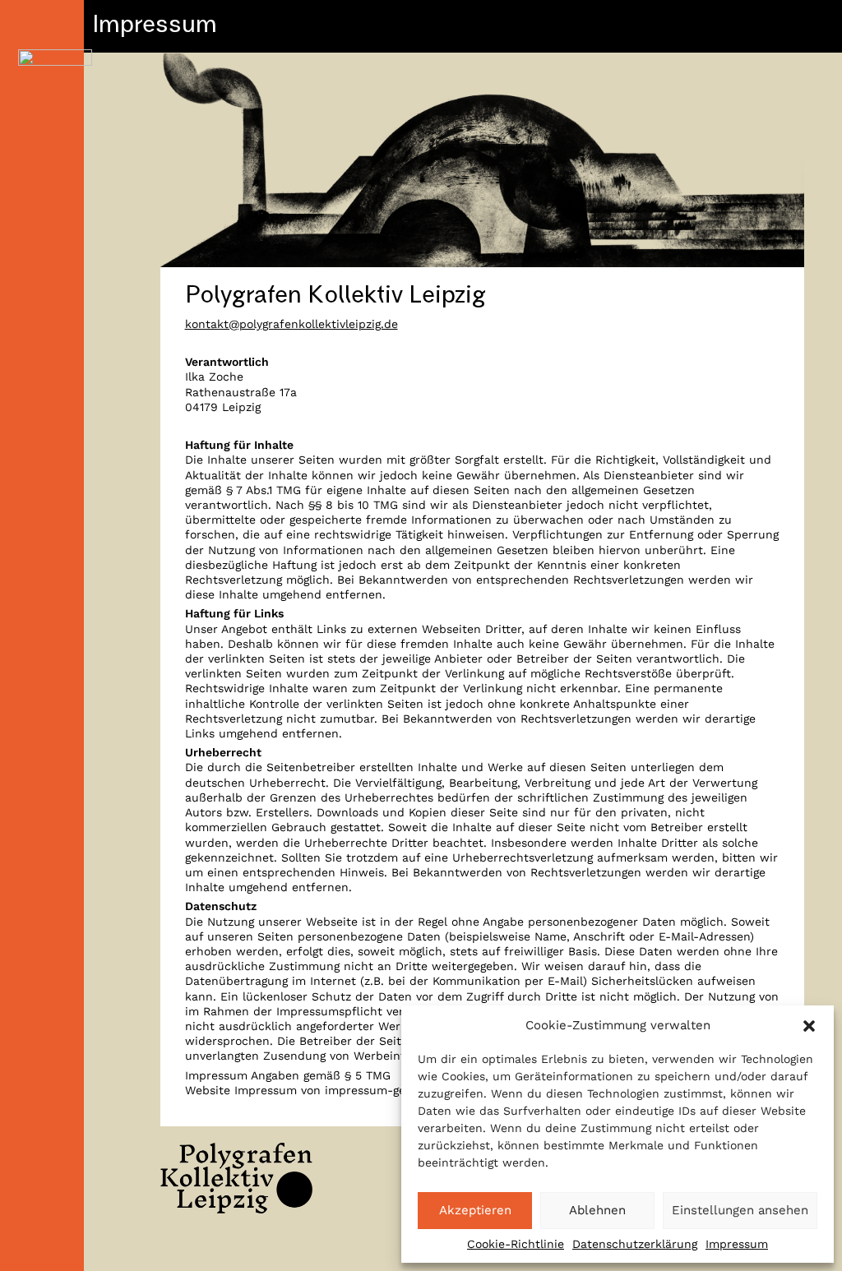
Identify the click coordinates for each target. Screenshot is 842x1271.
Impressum (737, 1243)
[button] (809, 1026)
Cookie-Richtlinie (515, 1243)
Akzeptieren (475, 1210)
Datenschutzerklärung (634, 1243)
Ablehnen (597, 1210)
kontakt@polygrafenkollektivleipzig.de (291, 323)
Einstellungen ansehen (740, 1210)
